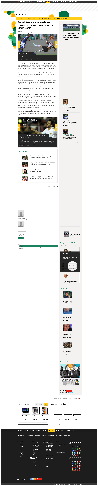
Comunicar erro (53, 186)
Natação (21, 450)
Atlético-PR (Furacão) (75, 446)
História (70, 18)
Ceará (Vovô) (80, 464)
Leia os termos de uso (21, 248)
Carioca (34, 461)
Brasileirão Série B (49, 445)
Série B (70, 458)
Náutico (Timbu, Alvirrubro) (80, 466)
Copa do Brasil (51, 435)
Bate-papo (38, 1)
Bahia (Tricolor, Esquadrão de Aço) (77, 446)
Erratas (70, 398)
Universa (57, 1)
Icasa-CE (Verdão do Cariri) (75, 466)
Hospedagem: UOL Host (78, 484)
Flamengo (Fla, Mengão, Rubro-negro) (77, 451)
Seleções (35, 18)
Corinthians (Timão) (75, 449)
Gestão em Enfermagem (66, 424)
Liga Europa (48, 459)
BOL (70, 1)
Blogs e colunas (67, 243)
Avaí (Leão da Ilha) (73, 464)
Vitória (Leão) (80, 455)
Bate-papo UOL (70, 430)
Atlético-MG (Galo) (73, 446)
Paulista (34, 460)
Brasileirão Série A (49, 443)
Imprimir (48, 186)
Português (48, 469)
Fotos (34, 453)
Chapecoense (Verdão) (73, 449)
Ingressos (61, 445)
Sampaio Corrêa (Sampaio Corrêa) (73, 470)
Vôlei (21, 456)
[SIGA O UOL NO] (69, 391)
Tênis (21, 453)
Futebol (21, 446)
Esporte (48, 1)
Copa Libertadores (49, 455)
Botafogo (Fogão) (80, 446)
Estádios (41, 18)
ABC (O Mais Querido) (73, 462)
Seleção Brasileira (61, 452)
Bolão (65, 18)
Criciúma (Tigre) (80, 449)
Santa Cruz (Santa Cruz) (75, 470)
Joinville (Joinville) (77, 466)
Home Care (75, 424)
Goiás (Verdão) (73, 453)
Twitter (21, 235)
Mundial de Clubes (49, 457)
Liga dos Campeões (49, 458)
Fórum (34, 450)
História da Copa (62, 449)
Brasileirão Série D (49, 447)
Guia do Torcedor (48, 18)
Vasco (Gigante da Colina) (77, 470)
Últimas (21, 18)
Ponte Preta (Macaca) (77, 468)
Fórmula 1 (22, 445)
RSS (35, 479)
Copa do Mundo (67, 435)
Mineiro (34, 462)
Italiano (47, 467)
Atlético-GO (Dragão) (80, 462)
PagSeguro (74, 1)
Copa (22, 14)
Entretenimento (29, 430)
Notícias (43, 1)
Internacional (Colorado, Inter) (77, 453)
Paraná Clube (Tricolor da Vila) (75, 468)
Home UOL (20, 430)
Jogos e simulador (62, 444)
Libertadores (37, 435)
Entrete (52, 1)
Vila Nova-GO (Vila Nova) (80, 470)
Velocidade (22, 454)
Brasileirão (44, 435)
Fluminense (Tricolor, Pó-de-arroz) (80, 451)
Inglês (47, 466)
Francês (47, 465)
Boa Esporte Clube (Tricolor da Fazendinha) (75, 464)
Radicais (21, 452)
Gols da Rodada (36, 446)
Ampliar (53, 35)
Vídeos (34, 454)
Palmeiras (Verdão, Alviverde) (80, 453)
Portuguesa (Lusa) (80, 468)
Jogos (63, 430)
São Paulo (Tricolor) (75, 455)
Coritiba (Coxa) (77, 449)
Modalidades (20, 441)
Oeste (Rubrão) (73, 468)
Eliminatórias (61, 448)
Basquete (21, 444)
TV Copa (54, 18)
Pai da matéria (60, 18)
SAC (32, 1)
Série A (70, 443)
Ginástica (21, 448)
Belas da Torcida (36, 448)
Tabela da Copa (28, 18)
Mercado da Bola (59, 435)
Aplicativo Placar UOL (37, 449)
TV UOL (66, 1)
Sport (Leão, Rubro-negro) (77, 455)
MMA (21, 449)
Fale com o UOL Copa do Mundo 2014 (60, 398)
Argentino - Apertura (49, 461)
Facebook (21, 234)
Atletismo (21, 442)
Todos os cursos (76, 403)
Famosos (62, 1)
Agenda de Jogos (36, 442)
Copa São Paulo (49, 450)
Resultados (35, 444)
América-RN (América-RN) (77, 462)
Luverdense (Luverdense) (73, 466)
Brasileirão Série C (49, 446)
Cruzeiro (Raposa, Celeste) (73, 451)
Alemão (47, 462)
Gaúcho (34, 464)
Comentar (20, 237)
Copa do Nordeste (36, 465)
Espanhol (47, 463)
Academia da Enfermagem (56, 424)
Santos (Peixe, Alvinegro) (73, 455)
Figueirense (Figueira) (75, 451)
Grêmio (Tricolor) (75, 453)
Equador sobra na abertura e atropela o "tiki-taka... (70, 282)
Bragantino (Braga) (77, 464)
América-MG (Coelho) (75, 462)
